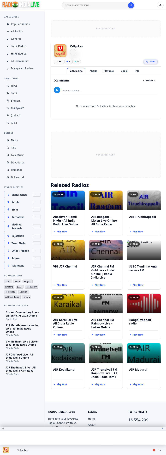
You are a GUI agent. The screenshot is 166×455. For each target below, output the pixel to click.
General (16, 39)
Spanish (23, 291)
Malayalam (17, 108)
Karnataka (18, 217)
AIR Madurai (138, 369)
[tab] (76, 71)
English (15, 100)
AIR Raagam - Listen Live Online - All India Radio (105, 220)
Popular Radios (20, 24)
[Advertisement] (105, 29)
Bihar (15, 209)
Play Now (62, 231)
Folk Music (17, 155)
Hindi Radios (18, 53)
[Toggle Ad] (162, 428)
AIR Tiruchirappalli (142, 217)
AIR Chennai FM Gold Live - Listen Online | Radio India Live (103, 272)
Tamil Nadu (19, 243)
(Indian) (9, 286)
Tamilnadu (10, 291)
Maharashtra (20, 194)
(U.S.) (19, 286)
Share (152, 62)
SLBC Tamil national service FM (143, 268)
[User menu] (160, 5)
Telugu (26, 296)
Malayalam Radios (22, 68)
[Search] (131, 5)
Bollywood (17, 177)
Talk (13, 147)
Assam (16, 258)
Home (91, 418)
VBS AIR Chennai (65, 266)
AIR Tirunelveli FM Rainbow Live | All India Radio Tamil (104, 373)
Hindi (14, 86)
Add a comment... (72, 90)
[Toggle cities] (37, 195)
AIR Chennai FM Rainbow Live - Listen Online (102, 323)
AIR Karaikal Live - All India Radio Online (66, 323)
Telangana (18, 265)
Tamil (14, 93)
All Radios (17, 31)
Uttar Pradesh (20, 250)
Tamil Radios (18, 46)
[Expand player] (159, 450)
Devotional (17, 162)
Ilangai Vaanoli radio (140, 321)
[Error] (73, 52)
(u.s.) (14, 123)
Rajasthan (18, 235)
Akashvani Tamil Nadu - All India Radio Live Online (65, 220)
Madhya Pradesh (17, 226)
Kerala (15, 202)
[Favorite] (80, 194)
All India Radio (19, 61)
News (14, 140)
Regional (16, 170)
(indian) (15, 115)
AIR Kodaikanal (64, 369)
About (91, 425)
